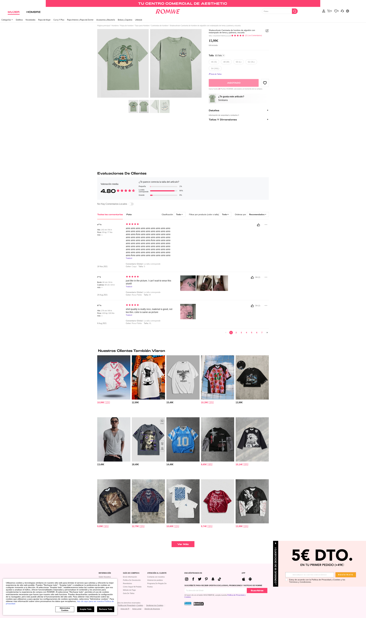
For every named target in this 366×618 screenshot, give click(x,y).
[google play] (250, 578)
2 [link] (236, 332)
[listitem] (113, 385)
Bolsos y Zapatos (125, 20)
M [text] (147, 295)
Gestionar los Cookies (154, 605)
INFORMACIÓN (105, 573)
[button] (265, 83)
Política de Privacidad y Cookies (130, 605)
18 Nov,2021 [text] (102, 267)
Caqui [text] (131, 266)
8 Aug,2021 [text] (102, 323)
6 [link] (256, 332)
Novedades (30, 20)
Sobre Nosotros (105, 577)
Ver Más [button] (183, 544)
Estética (19, 20)
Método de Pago (129, 590)
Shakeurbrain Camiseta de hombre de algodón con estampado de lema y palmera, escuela (232, 31)
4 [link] (246, 332)
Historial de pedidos (155, 580)
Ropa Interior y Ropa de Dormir (80, 20)
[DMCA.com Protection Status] (198, 603)
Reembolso (127, 583)
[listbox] (323, 11)
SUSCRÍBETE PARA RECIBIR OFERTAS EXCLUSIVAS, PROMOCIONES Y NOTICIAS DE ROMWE (223, 586)
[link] (183, 3)
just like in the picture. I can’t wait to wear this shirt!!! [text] (148, 282)
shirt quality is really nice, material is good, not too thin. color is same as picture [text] (149, 310)
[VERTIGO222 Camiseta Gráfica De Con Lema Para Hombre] (183, 377)
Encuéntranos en (193, 573)
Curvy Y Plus (58, 20)
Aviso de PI (125, 609)
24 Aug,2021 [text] (102, 295)
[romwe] (168, 11)
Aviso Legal (136, 609)
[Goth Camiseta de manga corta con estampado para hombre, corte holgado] (148, 501)
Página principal (103, 26)
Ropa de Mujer (44, 20)
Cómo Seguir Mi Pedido (132, 587)
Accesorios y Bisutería (105, 20)
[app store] (244, 578)
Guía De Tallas (128, 593)
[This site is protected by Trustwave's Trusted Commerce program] (187, 603)
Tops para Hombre (142, 26)
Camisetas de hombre (159, 26)
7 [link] (261, 332)
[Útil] (258, 225)
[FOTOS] (149, 63)
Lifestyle (138, 20)
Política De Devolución (132, 580)
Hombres (115, 26)
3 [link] (241, 332)
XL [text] (147, 323)
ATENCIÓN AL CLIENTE (157, 573)
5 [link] (251, 332)
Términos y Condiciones (300, 582)
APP (243, 573)
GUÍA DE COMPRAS (131, 573)
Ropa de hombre (126, 26)
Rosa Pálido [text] (134, 295)
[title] (183, 351)
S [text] (142, 266)
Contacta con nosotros (156, 577)
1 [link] (231, 332)
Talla (215, 55)
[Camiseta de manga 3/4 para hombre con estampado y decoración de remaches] (252, 377)
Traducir (129, 258)
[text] (150, 224)
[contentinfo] (100, 402)
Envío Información (130, 577)
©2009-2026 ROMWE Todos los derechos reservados (119, 603)
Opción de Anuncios (152, 609)
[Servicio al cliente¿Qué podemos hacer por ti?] (342, 11)
